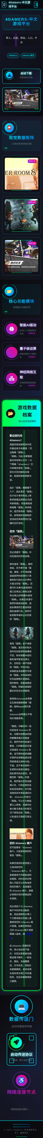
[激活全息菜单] (36, 4)
